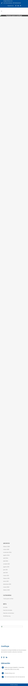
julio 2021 (5, 569)
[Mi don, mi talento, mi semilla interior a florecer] (14, 131)
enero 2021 (6, 581)
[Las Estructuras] (14, 286)
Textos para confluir (8, 598)
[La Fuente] (14, 501)
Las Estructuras (14, 300)
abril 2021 (5, 572)
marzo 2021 (6, 575)
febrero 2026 (6, 546)
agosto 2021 (6, 567)
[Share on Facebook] (11, 57)
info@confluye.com (7, 1)
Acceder (5, 607)
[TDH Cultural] (14, 233)
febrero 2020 (6, 590)
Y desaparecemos (14, 195)
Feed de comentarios (8, 613)
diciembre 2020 (7, 584)
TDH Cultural (14, 247)
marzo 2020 (6, 587)
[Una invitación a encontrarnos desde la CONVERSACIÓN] (14, 339)
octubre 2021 (6, 564)
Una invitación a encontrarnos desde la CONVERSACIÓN (14, 354)
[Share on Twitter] (13, 57)
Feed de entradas (7, 610)
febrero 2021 (6, 578)
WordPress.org (6, 616)
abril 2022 (5, 561)
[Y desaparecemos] (14, 182)
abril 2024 (5, 558)
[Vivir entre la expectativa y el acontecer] (14, 25)
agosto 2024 (6, 555)
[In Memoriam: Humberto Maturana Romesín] (14, 396)
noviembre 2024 (7, 552)
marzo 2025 (6, 549)
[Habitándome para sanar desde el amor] (14, 450)
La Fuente (14, 515)
